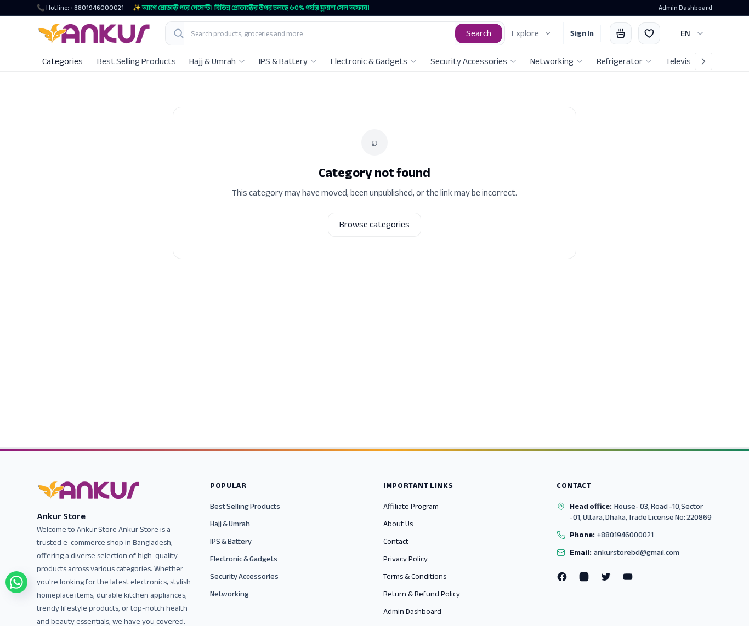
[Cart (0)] (621, 33)
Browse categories (374, 224)
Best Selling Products (245, 506)
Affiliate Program (411, 506)
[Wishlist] (649, 33)
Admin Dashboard (685, 7)
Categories (62, 61)
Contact (395, 541)
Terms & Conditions (414, 576)
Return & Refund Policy (421, 594)
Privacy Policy (405, 559)
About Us (398, 523)
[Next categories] (703, 61)
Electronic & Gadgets (243, 559)
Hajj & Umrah (230, 523)
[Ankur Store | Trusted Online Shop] (94, 33)
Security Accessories (244, 576)
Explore (525, 33)
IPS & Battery (231, 541)
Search (478, 33)
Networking (229, 594)
